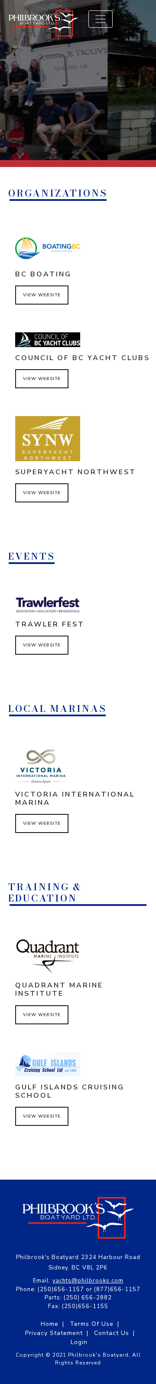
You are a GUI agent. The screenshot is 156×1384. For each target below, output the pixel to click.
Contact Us (111, 1333)
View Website (42, 295)
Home (49, 1324)
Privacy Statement (54, 1333)
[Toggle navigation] (100, 19)
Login (79, 1342)
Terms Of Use (92, 1324)
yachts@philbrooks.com (88, 1281)
